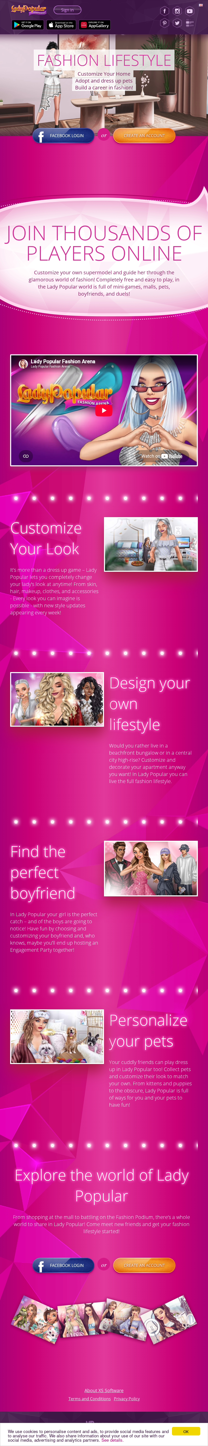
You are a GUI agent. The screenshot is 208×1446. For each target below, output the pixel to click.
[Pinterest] (164, 23)
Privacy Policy (127, 1399)
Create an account (144, 135)
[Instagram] (177, 11)
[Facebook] (164, 11)
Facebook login (67, 135)
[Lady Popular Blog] (191, 23)
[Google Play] (28, 25)
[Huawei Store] (95, 25)
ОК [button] (185, 1431)
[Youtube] (191, 11)
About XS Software (104, 1390)
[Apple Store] (61, 25)
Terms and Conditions (89, 1399)
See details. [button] (112, 1440)
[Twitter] (177, 23)
